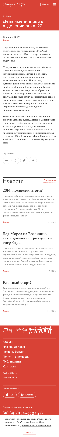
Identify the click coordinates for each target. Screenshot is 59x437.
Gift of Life (8, 378)
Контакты (9, 366)
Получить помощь (16, 356)
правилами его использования (35, 426)
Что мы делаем (14, 346)
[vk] (6, 160)
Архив (8, 16)
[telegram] (33, 160)
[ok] (15, 160)
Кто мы (8, 342)
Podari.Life (8, 373)
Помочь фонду (13, 351)
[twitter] (24, 160)
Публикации (12, 361)
